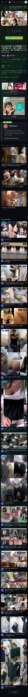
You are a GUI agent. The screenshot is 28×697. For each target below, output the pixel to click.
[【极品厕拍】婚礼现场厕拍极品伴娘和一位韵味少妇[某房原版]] (13, 250)
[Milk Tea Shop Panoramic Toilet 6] (13, 349)
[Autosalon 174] (13, 229)
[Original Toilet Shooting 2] (13, 652)
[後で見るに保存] (24, 221)
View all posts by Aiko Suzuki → (11, 137)
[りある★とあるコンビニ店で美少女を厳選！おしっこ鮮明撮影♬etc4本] (13, 616)
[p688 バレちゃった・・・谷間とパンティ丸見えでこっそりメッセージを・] (13, 400)
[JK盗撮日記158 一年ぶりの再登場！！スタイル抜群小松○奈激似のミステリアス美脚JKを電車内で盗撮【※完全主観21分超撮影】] (13, 508)
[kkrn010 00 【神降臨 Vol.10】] (13, 551)
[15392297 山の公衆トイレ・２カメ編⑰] (13, 293)
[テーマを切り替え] (19, 2)
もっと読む (13, 679)
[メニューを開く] (2, 2)
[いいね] (13, 41)
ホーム (1, 8)
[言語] (9, 2)
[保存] (17, 41)
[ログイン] (25, 2)
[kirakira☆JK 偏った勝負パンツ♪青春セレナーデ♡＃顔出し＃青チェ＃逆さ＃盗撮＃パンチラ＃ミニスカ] (13, 529)
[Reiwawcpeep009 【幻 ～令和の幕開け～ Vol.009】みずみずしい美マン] (13, 594)
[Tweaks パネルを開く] (22, 2)
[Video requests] (13, 2)
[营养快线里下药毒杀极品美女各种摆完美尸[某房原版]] (13, 436)
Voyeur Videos (5, 8)
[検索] (5, 2)
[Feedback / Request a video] (16, 2)
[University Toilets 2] (13, 472)
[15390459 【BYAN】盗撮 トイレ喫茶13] (13, 314)
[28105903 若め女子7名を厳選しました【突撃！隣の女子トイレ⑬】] (13, 572)
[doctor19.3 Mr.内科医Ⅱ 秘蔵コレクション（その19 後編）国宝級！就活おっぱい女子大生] (13, 272)
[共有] (10, 41)
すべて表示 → (23, 144)
